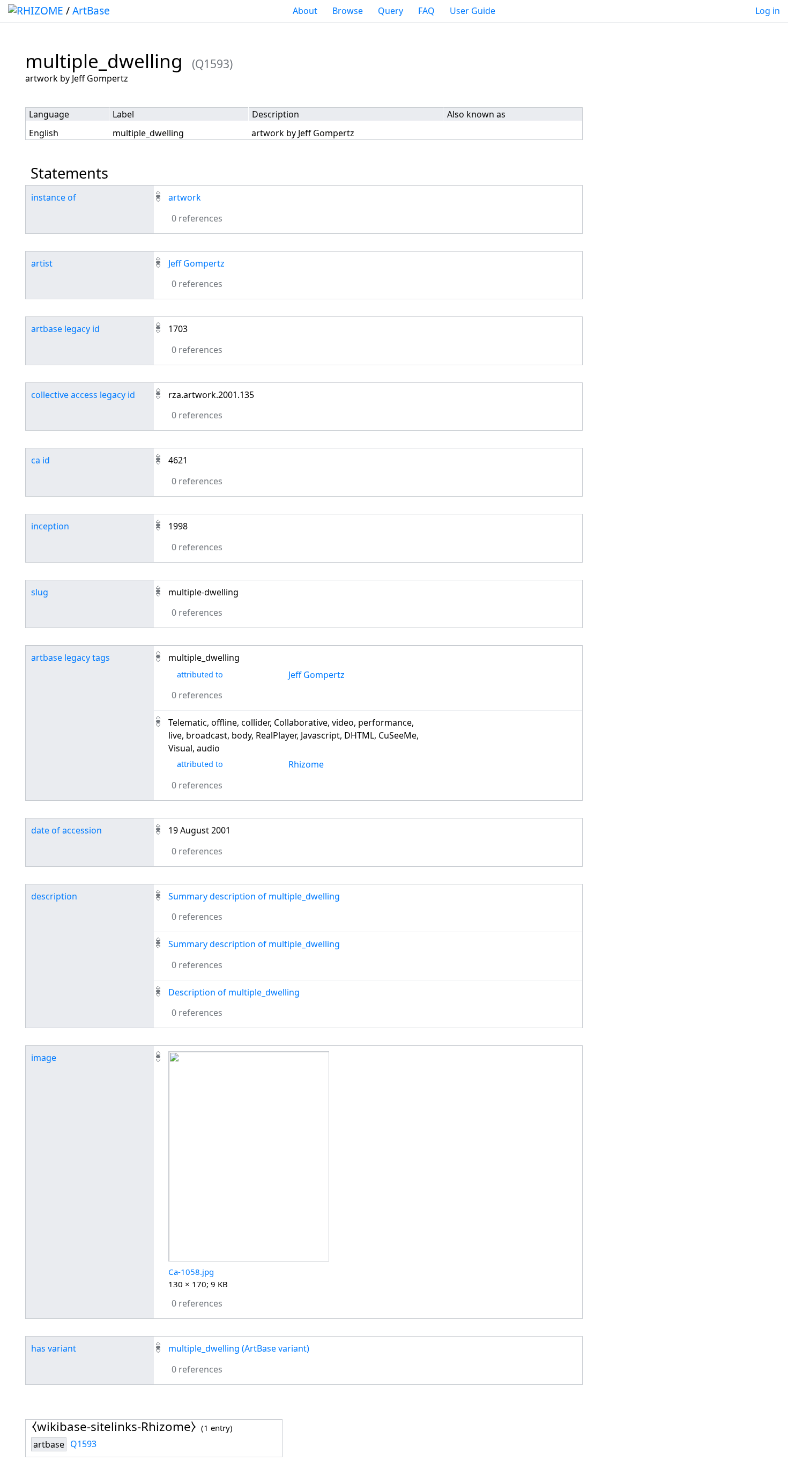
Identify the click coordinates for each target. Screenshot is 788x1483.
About (305, 11)
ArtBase (91, 10)
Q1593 (83, 1444)
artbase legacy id (65, 329)
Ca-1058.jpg (191, 1271)
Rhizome (306, 764)
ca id (40, 460)
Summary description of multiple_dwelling (254, 896)
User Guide (472, 11)
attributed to (200, 674)
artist (42, 263)
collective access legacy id (83, 395)
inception (50, 526)
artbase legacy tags (70, 657)
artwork (184, 197)
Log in (767, 11)
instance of (53, 197)
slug (39, 592)
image (43, 1058)
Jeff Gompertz (196, 263)
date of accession (66, 830)
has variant (53, 1348)
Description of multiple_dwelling (234, 992)
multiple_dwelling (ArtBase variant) (238, 1348)
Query (390, 11)
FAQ (426, 11)
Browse (347, 11)
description (54, 896)
